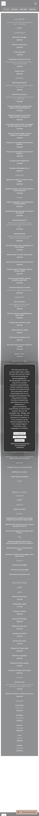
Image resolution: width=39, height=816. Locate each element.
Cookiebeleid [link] (20, 447)
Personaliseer (19, 440)
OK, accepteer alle (19, 433)
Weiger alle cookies (19, 437)
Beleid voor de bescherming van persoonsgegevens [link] (20, 444)
